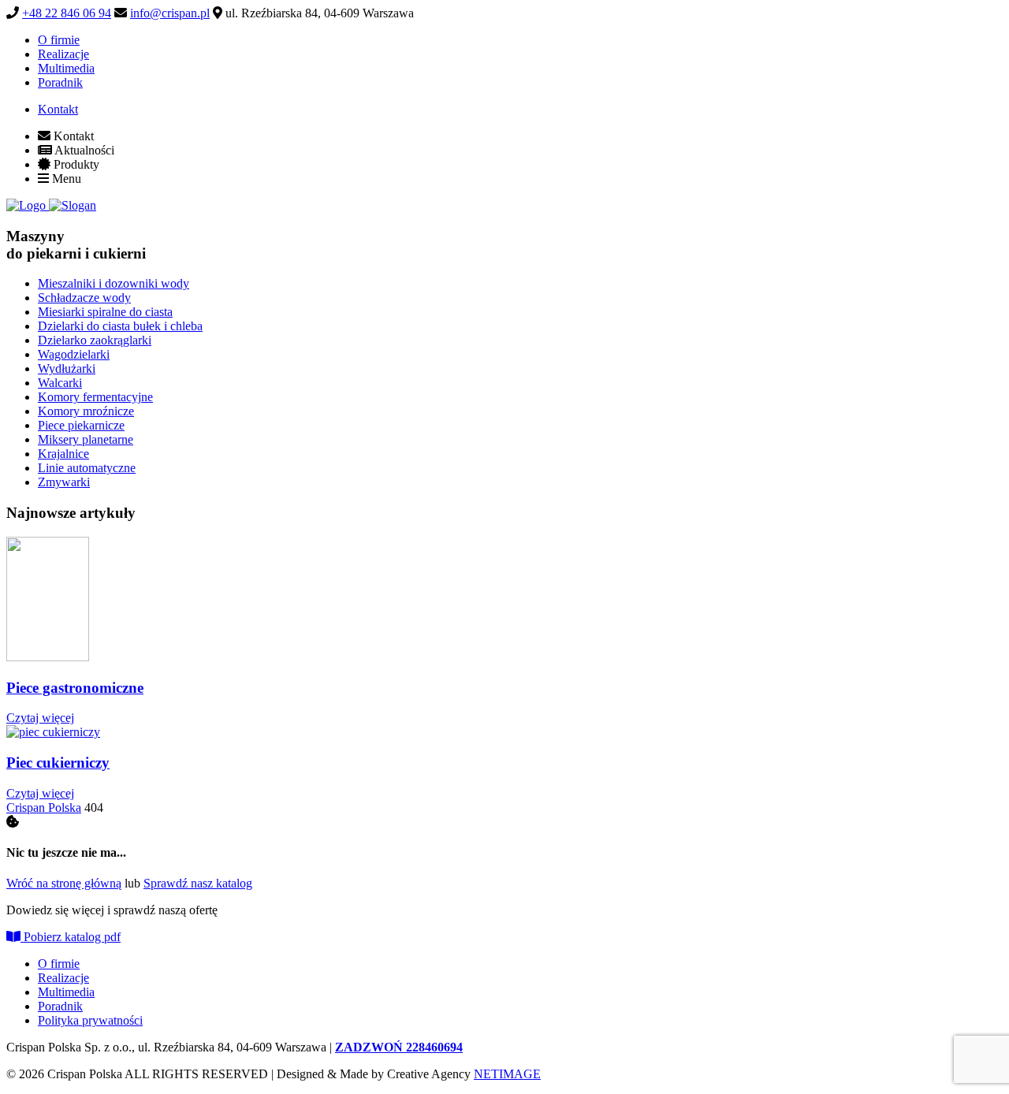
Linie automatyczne (87, 467)
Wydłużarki (66, 368)
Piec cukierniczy (58, 762)
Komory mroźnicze (86, 411)
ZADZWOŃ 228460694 (399, 1047)
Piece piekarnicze (81, 425)
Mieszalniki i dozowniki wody (113, 283)
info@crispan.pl (170, 13)
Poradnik (60, 82)
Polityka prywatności (90, 1020)
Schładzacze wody (84, 297)
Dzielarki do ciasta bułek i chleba (120, 326)
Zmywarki (64, 482)
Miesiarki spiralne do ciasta (105, 311)
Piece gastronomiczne (74, 687)
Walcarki (60, 382)
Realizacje (63, 54)
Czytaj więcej (40, 717)
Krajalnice (63, 453)
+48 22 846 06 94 (66, 13)
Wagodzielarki (74, 354)
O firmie (59, 40)
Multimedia (66, 68)
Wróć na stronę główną (63, 883)
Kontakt (58, 109)
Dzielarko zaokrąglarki (94, 340)
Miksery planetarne (85, 439)
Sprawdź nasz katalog (197, 883)
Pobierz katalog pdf (70, 936)
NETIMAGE (507, 1074)
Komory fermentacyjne (95, 397)
